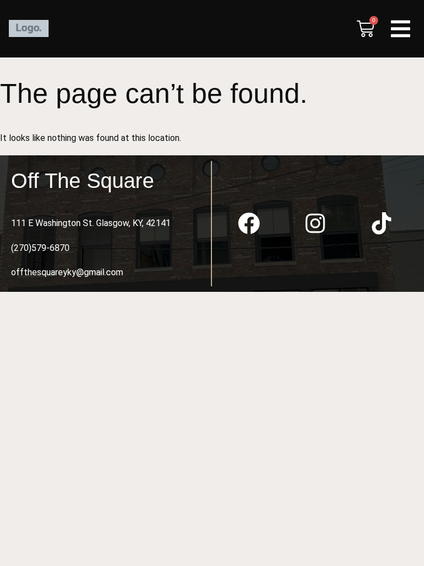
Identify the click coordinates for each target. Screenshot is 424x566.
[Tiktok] (381, 223)
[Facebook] (249, 223)
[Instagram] (315, 223)
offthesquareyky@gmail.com (67, 272)
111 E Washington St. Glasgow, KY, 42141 (91, 223)
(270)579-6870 (40, 248)
